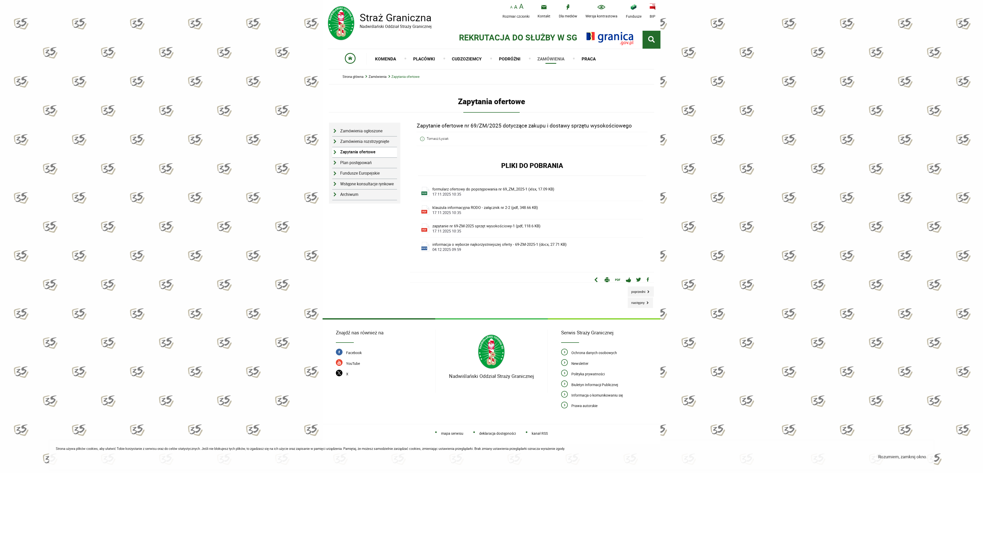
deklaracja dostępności (497, 433)
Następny (636, 301)
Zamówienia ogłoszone (361, 131)
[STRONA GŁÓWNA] (350, 59)
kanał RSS (540, 433)
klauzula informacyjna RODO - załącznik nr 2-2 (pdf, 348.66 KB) (485, 210)
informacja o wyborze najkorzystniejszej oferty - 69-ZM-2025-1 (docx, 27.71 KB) (499, 247)
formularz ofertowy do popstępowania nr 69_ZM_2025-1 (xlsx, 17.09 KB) (493, 191)
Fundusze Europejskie (360, 173)
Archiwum (349, 194)
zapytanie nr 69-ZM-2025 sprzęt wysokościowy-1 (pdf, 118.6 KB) (486, 228)
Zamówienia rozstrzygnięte (364, 141)
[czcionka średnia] (515, 6)
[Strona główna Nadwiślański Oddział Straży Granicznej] (491, 351)
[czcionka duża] (521, 6)
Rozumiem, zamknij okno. (902, 457)
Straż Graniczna (380, 17)
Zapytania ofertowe (405, 76)
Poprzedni (637, 290)
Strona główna (353, 76)
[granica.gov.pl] (610, 38)
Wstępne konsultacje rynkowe (367, 184)
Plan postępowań (356, 162)
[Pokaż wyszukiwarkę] (651, 40)
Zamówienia (378, 76)
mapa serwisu (452, 433)
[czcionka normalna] (511, 7)
